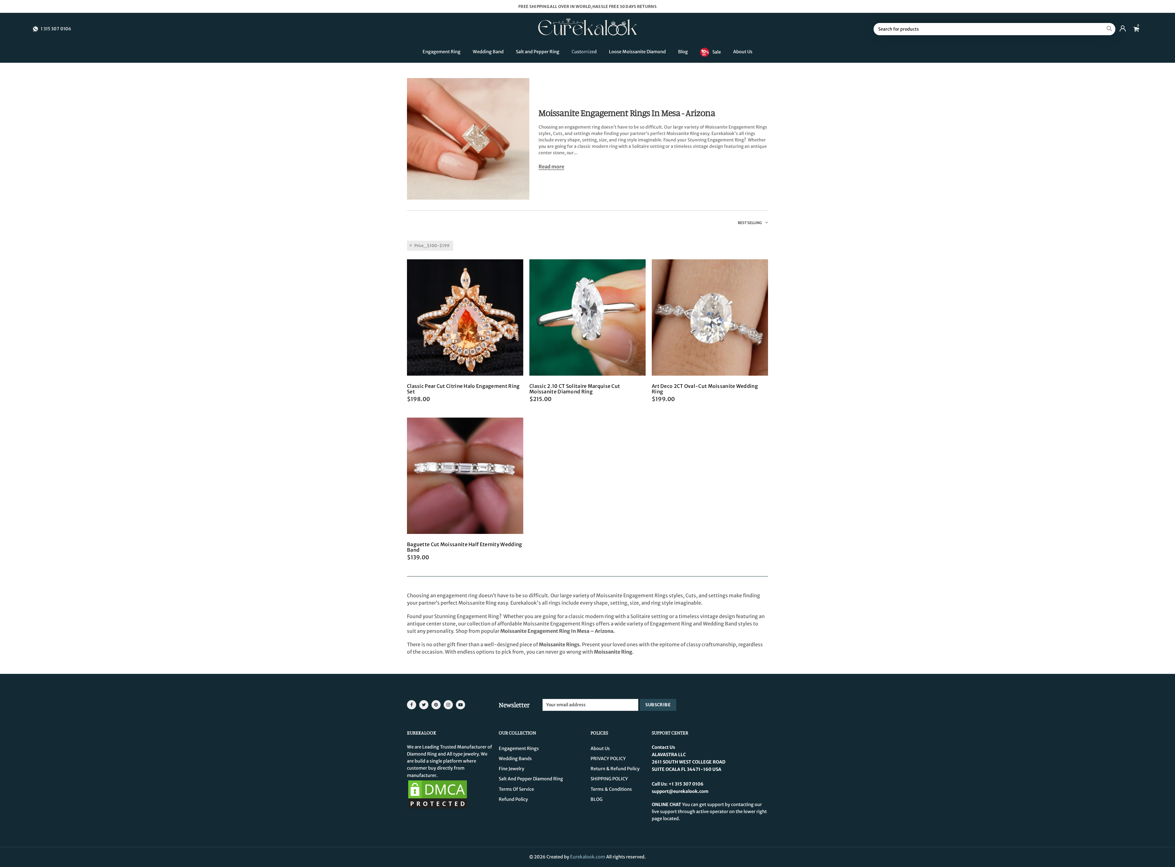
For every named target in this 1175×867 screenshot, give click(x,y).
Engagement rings (519, 748)
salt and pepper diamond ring (531, 779)
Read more (551, 167)
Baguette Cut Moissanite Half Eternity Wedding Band (464, 547)
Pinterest (436, 704)
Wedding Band (488, 51)
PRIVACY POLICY (608, 758)
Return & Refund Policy (615, 768)
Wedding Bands (515, 758)
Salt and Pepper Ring (537, 51)
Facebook (411, 704)
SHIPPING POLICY (609, 779)
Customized (584, 51)
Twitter (423, 704)
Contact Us (663, 747)
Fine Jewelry (511, 768)
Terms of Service (516, 789)
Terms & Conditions (611, 789)
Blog (683, 51)
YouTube (460, 704)
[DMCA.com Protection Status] (437, 794)
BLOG (596, 799)
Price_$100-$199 (431, 245)
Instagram (448, 704)
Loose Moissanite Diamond (637, 51)
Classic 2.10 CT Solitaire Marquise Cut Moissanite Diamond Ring (574, 388)
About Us (742, 51)
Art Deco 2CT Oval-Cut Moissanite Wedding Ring (705, 388)
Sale (716, 51)
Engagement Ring (442, 51)
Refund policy (513, 799)
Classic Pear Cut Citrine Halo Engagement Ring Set (463, 388)
